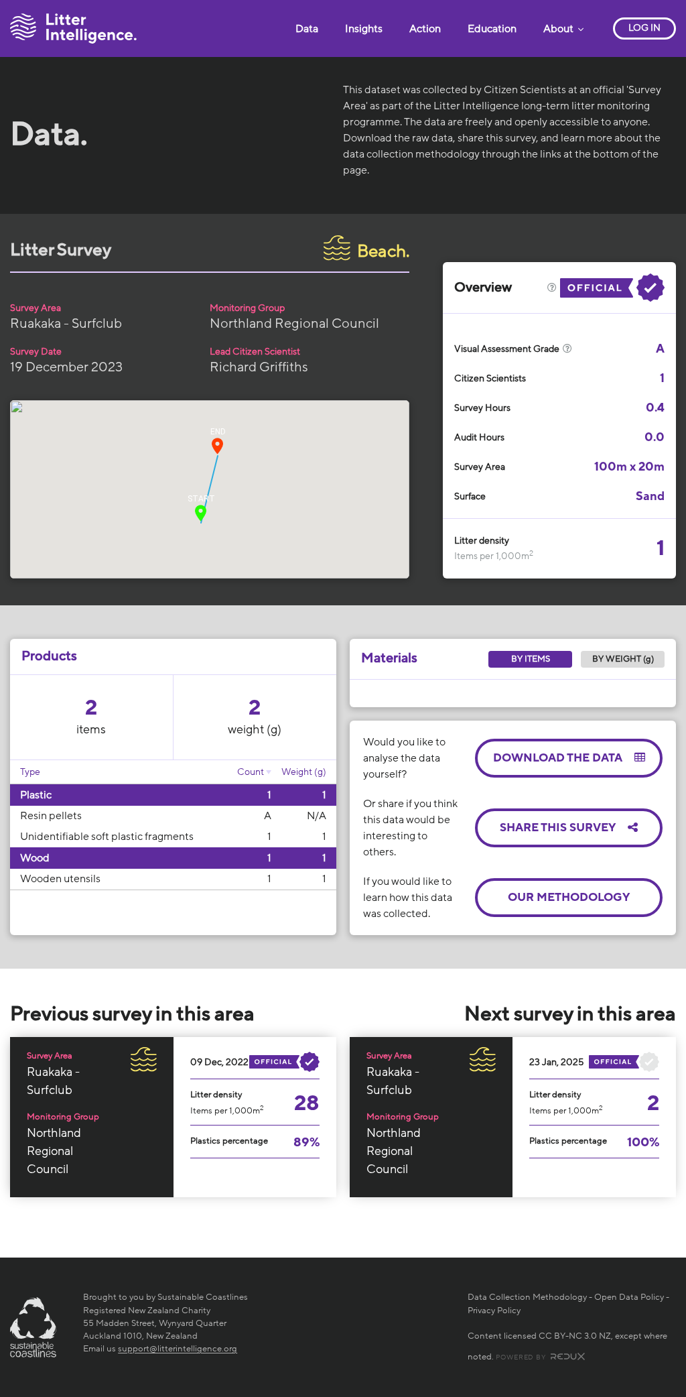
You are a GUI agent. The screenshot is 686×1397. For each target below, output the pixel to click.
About (559, 28)
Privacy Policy (494, 1310)
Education (492, 28)
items (91, 729)
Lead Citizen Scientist (255, 351)
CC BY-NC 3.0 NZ (575, 1336)
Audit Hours (479, 437)
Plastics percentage (229, 1141)
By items (530, 659)
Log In (644, 27)
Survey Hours (482, 408)
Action (425, 28)
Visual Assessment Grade (507, 349)
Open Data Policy (629, 1297)
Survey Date (36, 351)
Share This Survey (559, 827)
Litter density (481, 540)
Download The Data (558, 758)
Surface (470, 496)
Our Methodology (569, 897)
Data (306, 28)
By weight (623, 659)
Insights (364, 28)
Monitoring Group (247, 308)
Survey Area (35, 308)
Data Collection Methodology (527, 1297)
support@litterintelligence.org (177, 1349)
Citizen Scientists (490, 378)
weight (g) (254, 729)
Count (250, 772)
